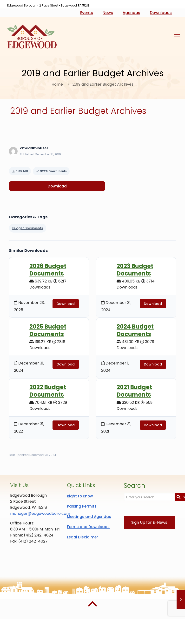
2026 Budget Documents (47, 269)
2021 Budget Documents (134, 391)
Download (57, 186)
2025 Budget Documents (47, 330)
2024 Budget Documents (135, 330)
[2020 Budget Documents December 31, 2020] (181, 599)
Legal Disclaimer (82, 537)
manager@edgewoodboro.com (40, 513)
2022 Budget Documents (47, 391)
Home (57, 84)
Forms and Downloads (88, 526)
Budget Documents (27, 228)
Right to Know (80, 496)
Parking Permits (82, 506)
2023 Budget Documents (135, 269)
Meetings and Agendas (89, 516)
